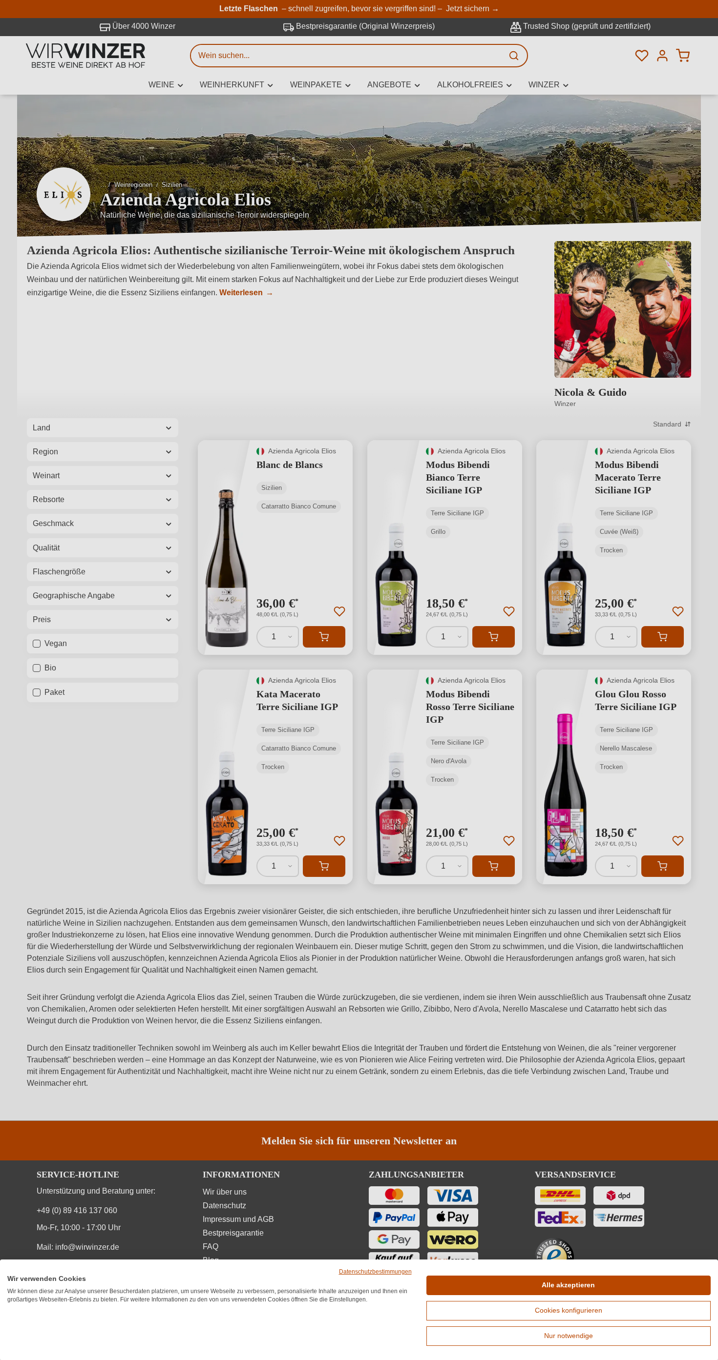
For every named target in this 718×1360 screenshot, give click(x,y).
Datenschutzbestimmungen (375, 1271)
